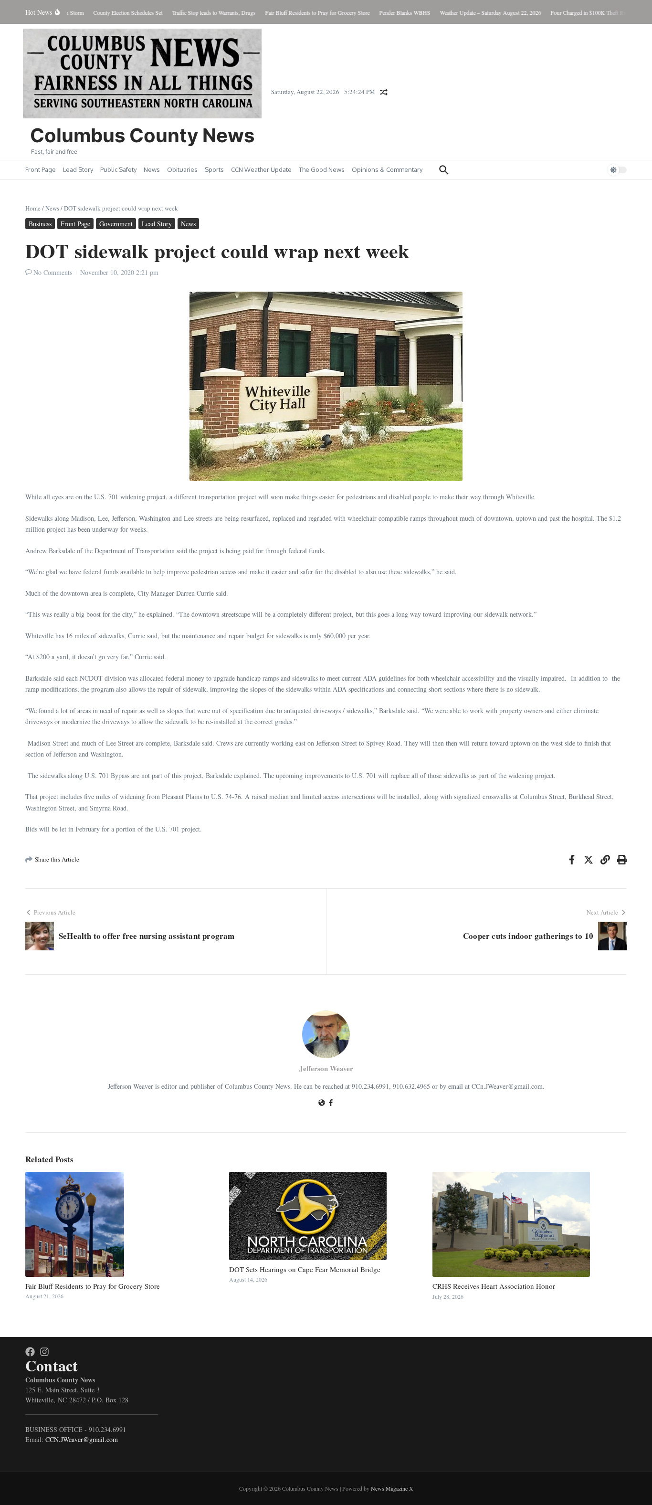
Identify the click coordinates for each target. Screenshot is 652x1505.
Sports (214, 169)
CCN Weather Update (261, 169)
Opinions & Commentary (387, 169)
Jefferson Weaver (326, 1068)
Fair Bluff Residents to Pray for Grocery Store (92, 1286)
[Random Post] (384, 92)
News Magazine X (392, 1488)
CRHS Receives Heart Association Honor (493, 1286)
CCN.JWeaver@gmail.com (81, 1439)
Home (33, 208)
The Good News (322, 169)
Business (40, 223)
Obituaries (182, 169)
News (152, 169)
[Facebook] (330, 1103)
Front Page (40, 169)
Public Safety (118, 169)
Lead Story (78, 169)
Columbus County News (142, 135)
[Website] (321, 1103)
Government (116, 223)
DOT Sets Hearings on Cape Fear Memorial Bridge (304, 1269)
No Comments (52, 272)
